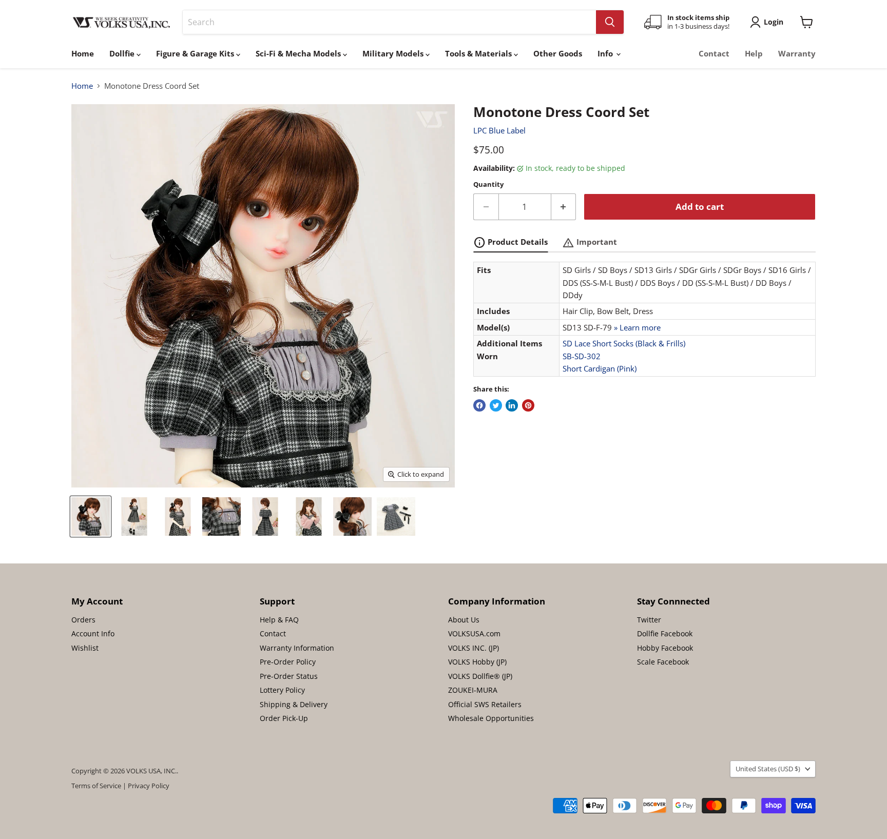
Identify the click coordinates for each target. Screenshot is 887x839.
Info (606, 53)
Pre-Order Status (289, 676)
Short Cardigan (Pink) (600, 368)
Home (82, 53)
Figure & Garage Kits (196, 53)
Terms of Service (96, 785)
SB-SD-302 (582, 356)
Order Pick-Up (284, 718)
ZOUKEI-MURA (472, 690)
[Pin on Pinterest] (528, 405)
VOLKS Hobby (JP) (477, 662)
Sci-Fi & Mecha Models (299, 53)
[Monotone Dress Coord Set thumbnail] (90, 516)
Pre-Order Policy (288, 662)
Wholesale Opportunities (491, 718)
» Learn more (637, 327)
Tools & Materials (479, 53)
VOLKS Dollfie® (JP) (480, 676)
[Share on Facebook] (479, 405)
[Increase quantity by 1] (563, 206)
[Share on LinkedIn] (512, 405)
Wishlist (85, 648)
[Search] (610, 22)
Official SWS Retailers (485, 704)
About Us (463, 620)
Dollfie (123, 53)
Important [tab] (589, 243)
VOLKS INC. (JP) (473, 648)
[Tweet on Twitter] (496, 405)
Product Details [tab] (510, 243)
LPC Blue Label (499, 130)
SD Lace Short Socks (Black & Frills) (624, 343)
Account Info (92, 633)
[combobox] (389, 22)
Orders (83, 620)
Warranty (797, 53)
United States (768, 768)
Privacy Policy (148, 785)
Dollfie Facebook (664, 633)
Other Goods (557, 53)
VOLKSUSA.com (474, 633)
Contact (714, 53)
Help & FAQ (279, 620)
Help (754, 53)
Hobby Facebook (665, 648)
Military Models (394, 53)
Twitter (649, 620)
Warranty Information (297, 648)
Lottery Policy (282, 690)
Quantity (488, 184)
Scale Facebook (663, 662)
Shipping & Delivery (293, 704)
